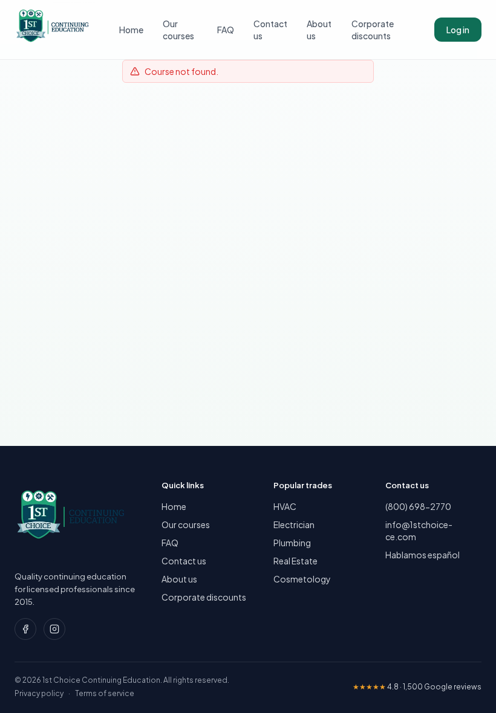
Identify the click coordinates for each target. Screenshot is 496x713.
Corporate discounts (372, 29)
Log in (457, 29)
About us (319, 29)
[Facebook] (25, 629)
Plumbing (292, 542)
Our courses (178, 29)
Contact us (270, 29)
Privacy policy (39, 693)
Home (131, 29)
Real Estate (295, 560)
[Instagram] (54, 629)
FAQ (225, 29)
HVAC (284, 506)
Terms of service (104, 693)
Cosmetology (302, 578)
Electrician (294, 524)
